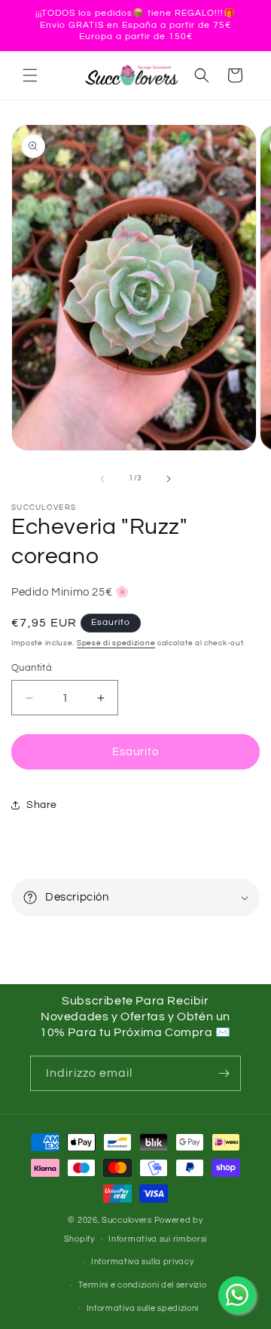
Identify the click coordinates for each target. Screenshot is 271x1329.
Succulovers (127, 1220)
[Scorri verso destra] (168, 478)
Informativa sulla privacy (142, 1261)
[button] (30, 75)
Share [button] (41, 805)
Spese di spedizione (116, 643)
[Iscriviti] (223, 1073)
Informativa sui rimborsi (157, 1239)
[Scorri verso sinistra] (102, 478)
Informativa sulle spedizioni (143, 1308)
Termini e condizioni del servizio (142, 1285)
